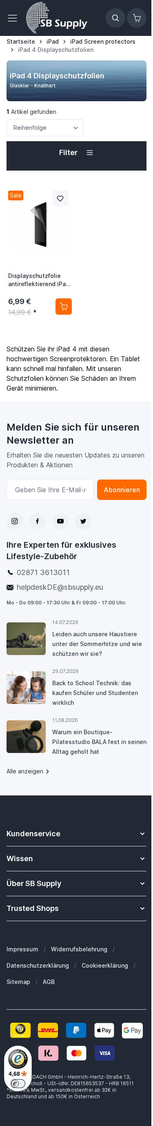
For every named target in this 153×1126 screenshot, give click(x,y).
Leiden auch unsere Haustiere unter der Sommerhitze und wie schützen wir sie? (97, 644)
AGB (49, 981)
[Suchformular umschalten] (115, 18)
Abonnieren (122, 490)
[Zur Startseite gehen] (56, 18)
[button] (76, 152)
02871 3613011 (43, 572)
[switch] (18, 1083)
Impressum (22, 949)
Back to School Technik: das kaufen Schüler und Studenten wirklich (95, 693)
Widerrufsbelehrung (79, 949)
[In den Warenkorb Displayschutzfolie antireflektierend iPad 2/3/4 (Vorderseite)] (63, 306)
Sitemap (18, 981)
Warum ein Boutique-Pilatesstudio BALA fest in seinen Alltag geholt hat (99, 741)
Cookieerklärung (105, 965)
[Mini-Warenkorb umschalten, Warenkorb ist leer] (136, 18)
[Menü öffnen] (15, 18)
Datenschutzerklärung (38, 965)
